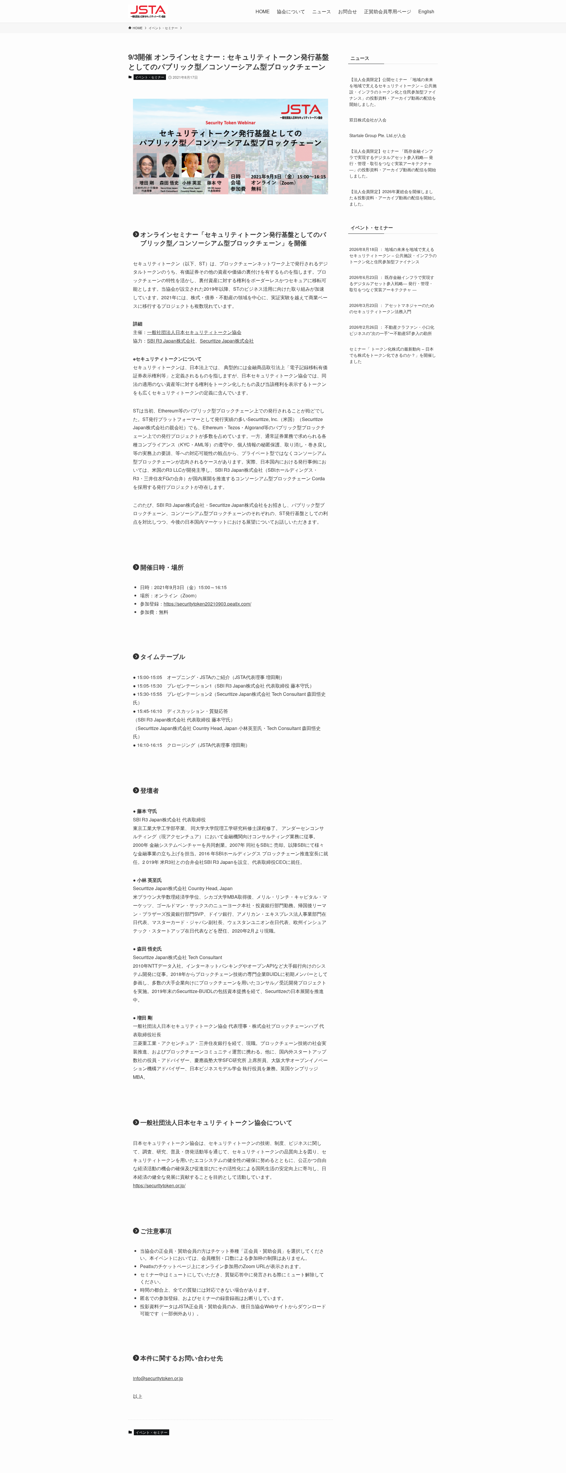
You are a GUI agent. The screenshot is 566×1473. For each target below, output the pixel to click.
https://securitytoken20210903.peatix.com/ (207, 603)
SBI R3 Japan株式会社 (171, 340)
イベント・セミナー (149, 77)
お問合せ (347, 11)
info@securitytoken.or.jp (158, 1378)
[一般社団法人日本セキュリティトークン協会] (148, 11)
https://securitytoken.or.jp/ (159, 1185)
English (426, 11)
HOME (263, 11)
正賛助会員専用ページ (387, 11)
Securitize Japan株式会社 (227, 340)
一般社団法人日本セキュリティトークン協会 (194, 332)
